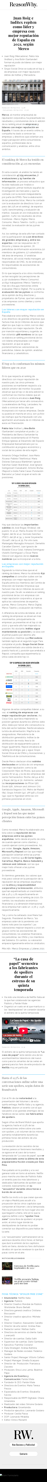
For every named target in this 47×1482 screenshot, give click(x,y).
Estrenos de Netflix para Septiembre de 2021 (26, 1267)
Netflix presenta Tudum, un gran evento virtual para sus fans (26, 1281)
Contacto (23, 1453)
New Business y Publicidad (23, 1444)
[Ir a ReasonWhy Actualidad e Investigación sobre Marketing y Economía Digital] (23, 4)
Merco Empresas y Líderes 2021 (28, 948)
